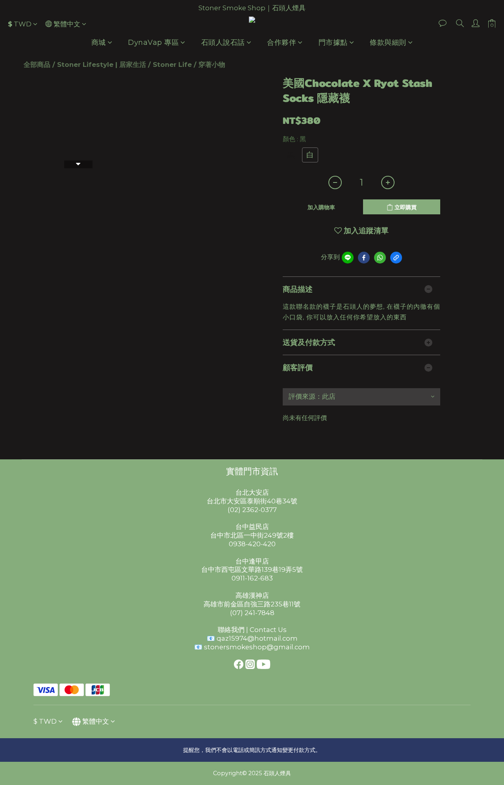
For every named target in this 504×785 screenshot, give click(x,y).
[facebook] (364, 258)
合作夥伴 (281, 42)
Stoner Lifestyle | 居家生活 (101, 64)
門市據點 (333, 42)
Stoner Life (172, 64)
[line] (348, 258)
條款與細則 (388, 42)
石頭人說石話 (223, 42)
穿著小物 (211, 64)
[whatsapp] (380, 258)
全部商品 (37, 64)
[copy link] (396, 258)
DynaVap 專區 (153, 42)
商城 (98, 42)
